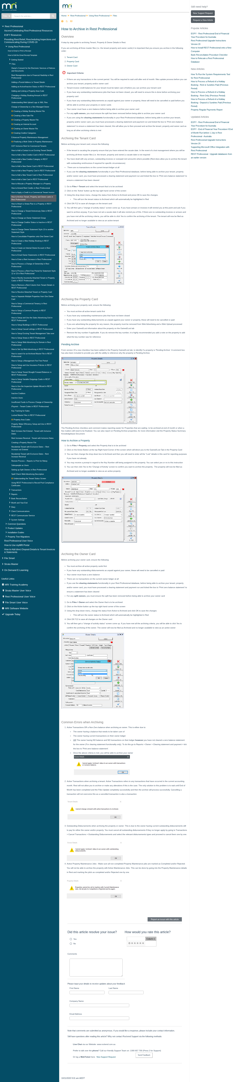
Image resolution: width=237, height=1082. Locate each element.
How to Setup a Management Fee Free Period (29, 361)
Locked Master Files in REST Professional (28, 415)
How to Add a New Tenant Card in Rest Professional (32, 175)
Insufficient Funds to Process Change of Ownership (31, 402)
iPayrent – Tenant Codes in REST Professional (30, 406)
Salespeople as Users (20, 465)
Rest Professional (14, 26)
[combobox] (30, 16)
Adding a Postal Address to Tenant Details (28, 82)
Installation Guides (16, 532)
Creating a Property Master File (26, 120)
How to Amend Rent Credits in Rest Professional (30, 188)
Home (64, 16)
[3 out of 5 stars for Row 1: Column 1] (137, 943)
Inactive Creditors (18, 393)
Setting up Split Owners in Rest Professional (29, 470)
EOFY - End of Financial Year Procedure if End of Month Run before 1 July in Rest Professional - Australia (212, 132)
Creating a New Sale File (23, 116)
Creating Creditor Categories (24, 133)
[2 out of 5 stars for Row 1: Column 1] (134, 943)
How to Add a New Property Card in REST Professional (33, 171)
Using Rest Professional (19, 46)
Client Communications (20, 511)
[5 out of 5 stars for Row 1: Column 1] (143, 943)
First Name (74, 988)
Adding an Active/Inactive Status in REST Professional (33, 87)
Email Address (76, 1014)
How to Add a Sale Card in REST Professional (29, 179)
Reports (14, 494)
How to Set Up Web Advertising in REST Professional (32, 349)
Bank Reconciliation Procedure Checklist (209, 55)
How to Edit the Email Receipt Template (22, 55)
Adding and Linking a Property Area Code (27, 91)
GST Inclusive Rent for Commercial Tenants (28, 146)
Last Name (113, 988)
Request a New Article (203, 20)
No (74, 943)
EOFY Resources (12, 35)
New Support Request (106, 1057)
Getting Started (17, 60)
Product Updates (15, 528)
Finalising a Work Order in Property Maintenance (32, 142)
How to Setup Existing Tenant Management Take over (32, 333)
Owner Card (72, 66)
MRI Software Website (16, 608)
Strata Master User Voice (18, 590)
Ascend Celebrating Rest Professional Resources (28, 30)
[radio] (129, 943)
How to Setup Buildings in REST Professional (29, 325)
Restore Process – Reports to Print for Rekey (29, 461)
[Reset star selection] (129, 943)
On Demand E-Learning (16, 570)
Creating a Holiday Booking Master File (29, 111)
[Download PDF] (67, 21)
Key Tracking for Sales (20, 411)
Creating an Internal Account (24, 124)
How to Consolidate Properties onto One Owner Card (32, 236)
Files (13, 64)
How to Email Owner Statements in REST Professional (33, 255)
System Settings (18, 520)
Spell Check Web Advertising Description (27, 474)
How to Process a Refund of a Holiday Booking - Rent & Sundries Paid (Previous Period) (209, 85)
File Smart (9, 558)
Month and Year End (19, 503)
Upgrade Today (12, 614)
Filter (5, 16)
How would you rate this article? (148, 932)
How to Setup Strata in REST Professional (28, 338)
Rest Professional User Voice (18, 541)
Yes (75, 939)
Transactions (16, 490)
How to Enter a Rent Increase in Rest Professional (31, 259)
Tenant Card (72, 57)
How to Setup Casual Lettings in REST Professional (32, 329)
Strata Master (11, 564)
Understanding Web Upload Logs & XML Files (29, 102)
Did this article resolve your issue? (92, 932)
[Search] (53, 16)
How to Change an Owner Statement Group (28, 218)
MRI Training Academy (16, 584)
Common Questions (17, 524)
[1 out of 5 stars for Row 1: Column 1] (132, 943)
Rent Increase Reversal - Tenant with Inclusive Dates (32, 438)
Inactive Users (17, 398)
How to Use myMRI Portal (16, 545)
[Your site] (20, 3)
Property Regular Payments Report (206, 110)
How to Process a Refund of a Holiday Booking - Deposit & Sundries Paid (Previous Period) (211, 102)
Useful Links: (8, 578)
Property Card (73, 61)
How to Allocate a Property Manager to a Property (31, 184)
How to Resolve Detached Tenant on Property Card (31, 292)
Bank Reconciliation (19, 499)
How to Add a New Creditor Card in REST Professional (33, 155)
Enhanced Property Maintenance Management (29, 137)
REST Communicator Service (23, 516)
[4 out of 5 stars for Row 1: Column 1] (140, 943)
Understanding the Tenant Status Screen (29, 478)
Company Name (77, 1001)
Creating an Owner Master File (25, 129)
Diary (13, 507)
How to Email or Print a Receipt (19, 51)
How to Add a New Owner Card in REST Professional (32, 166)
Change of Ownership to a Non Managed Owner (30, 107)
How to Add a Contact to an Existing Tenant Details (31, 150)
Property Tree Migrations (19, 537)
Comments (72, 954)
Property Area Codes (21, 420)
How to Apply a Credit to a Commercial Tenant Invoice (32, 192)
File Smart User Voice (16, 602)
